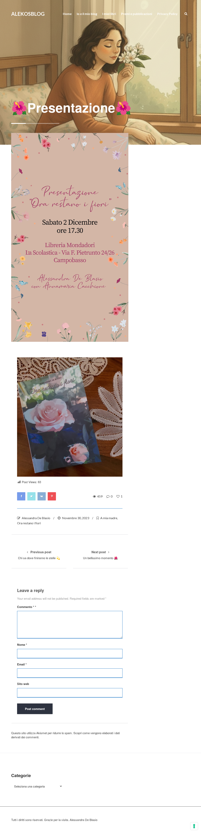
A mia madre (108, 518)
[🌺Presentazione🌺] (69, 237)
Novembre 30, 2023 (75, 518)
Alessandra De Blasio (36, 518)
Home (67, 14)
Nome (22, 645)
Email (22, 664)
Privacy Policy (167, 14)
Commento (25, 607)
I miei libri (109, 14)
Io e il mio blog (87, 14)
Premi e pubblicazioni (136, 14)
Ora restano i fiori (29, 523)
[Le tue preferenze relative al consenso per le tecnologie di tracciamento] (194, 826)
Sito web (23, 684)
